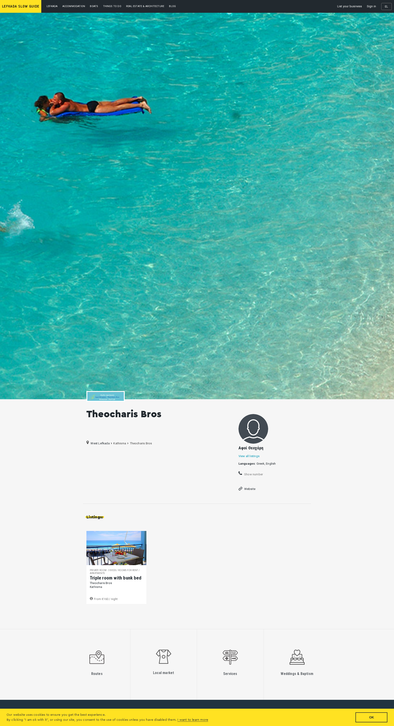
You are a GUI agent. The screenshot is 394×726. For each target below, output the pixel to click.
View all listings (248, 456)
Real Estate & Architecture (145, 6)
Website (249, 489)
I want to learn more (192, 719)
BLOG (172, 6)
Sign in (371, 6)
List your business (349, 6)
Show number (253, 474)
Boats (94, 6)
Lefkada (52, 6)
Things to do (112, 6)
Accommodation (73, 6)
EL (386, 6)
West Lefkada (100, 443)
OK (371, 717)
